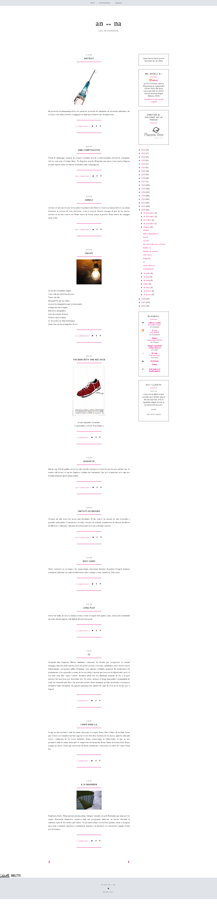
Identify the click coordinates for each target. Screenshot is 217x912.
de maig (147, 280)
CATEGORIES (104, 3)
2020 (143, 171)
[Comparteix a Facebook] (96, 126)
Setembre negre (154, 325)
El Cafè (154, 353)
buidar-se (89, 461)
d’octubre (148, 220)
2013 (143, 196)
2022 (143, 164)
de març (147, 287)
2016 (143, 185)
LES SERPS (154, 332)
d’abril (146, 284)
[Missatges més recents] (49, 861)
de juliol (147, 273)
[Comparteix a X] (92, 126)
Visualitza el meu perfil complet (153, 100)
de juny (147, 277)
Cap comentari (82, 176)
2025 (143, 153)
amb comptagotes (89, 150)
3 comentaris (82, 126)
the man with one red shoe (89, 359)
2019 (143, 174)
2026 (143, 150)
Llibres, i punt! (155, 323)
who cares (89, 561)
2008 (143, 299)
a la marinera (89, 784)
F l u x (154, 330)
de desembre (149, 213)
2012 (143, 199)
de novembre (149, 216)
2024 (143, 157)
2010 (143, 206)
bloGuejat (154, 361)
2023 (143, 160)
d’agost (147, 227)
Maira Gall (108, 892)
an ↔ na (108, 23)
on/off (89, 253)
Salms (154, 364)
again (153, 409)
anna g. (155, 80)
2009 (143, 210)
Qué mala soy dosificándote (154, 370)
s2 (89, 654)
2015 (143, 188)
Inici (93, 3)
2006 (143, 306)
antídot (89, 58)
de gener (148, 294)
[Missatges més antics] (129, 861)
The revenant (154, 355)
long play (89, 607)
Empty (154, 338)
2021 (143, 167)
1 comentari (82, 437)
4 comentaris (82, 336)
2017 (143, 181)
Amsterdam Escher (154, 340)
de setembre (149, 223)
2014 (143, 192)
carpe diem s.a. (89, 724)
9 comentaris (82, 584)
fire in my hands (154, 414)
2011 (143, 203)
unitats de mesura (89, 511)
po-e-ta (154, 391)
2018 (143, 178)
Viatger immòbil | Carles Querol (154, 347)
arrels (89, 200)
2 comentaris (82, 631)
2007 (143, 302)
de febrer (148, 291)
